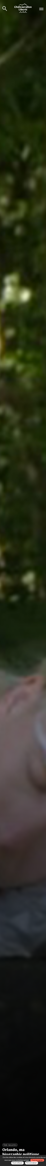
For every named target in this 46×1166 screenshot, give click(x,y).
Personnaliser (31, 1163)
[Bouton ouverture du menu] (41, 9)
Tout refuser (17, 1163)
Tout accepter (37, 1160)
